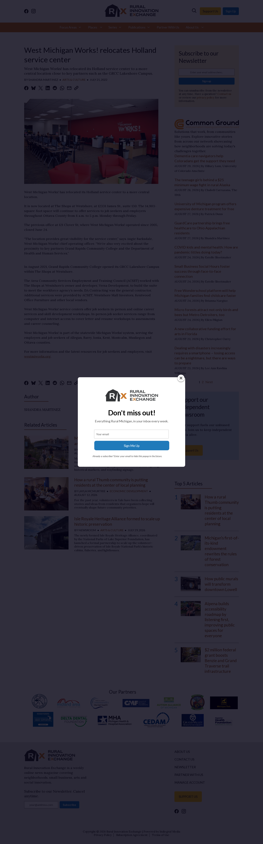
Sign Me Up (132, 446)
